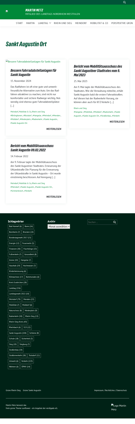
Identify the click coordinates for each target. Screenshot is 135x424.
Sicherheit (27, 338)
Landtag (15, 288)
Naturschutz (15, 310)
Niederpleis (26, 119)
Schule (13, 338)
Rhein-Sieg (31, 316)
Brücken (28, 232)
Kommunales (32, 277)
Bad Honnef (15, 226)
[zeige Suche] (124, 2)
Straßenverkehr (17, 355)
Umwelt (13, 361)
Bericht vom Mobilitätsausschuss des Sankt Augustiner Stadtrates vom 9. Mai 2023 (98, 70)
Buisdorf (28, 115)
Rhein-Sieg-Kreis (18, 321)
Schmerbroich (17, 191)
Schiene (34, 333)
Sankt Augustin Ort (19, 123)
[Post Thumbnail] (33, 61)
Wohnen (13, 366)
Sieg (12, 344)
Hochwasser (29, 265)
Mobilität (88, 112)
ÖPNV (25, 366)
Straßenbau (106, 116)
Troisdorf (34, 355)
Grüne (13, 260)
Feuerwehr (28, 243)
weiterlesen (53, 129)
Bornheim (14, 232)
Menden (56, 115)
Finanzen (14, 249)
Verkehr (116, 116)
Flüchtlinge (30, 249)
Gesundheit (30, 254)
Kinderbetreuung (17, 271)
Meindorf (14, 111)
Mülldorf (15, 119)
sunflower (26, 408)
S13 (27, 327)
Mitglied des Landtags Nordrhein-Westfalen (52, 13)
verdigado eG (51, 408)
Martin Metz (34, 10)
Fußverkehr (15, 254)
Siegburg (25, 344)
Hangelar (37, 115)
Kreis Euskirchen (18, 282)
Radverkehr (37, 119)
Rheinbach (15, 327)
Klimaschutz (16, 277)
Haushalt (14, 265)
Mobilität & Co (25, 111)
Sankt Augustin (51, 119)
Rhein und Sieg (38, 111)
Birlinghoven (17, 115)
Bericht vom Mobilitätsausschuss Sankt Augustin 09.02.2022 (32, 148)
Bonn (29, 226)
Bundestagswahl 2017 (20, 237)
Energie (14, 243)
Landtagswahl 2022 (19, 293)
